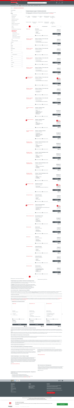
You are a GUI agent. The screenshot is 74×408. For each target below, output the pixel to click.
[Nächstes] (62, 314)
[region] (36, 314)
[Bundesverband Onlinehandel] (18, 380)
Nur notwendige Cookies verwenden (24, 406)
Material (12, 66)
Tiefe (11, 60)
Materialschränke (14, 16)
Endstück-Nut (37, 236)
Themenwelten (13, 48)
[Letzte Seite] (37, 26)
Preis (11, 52)
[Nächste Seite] (36, 26)
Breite (12, 56)
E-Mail (57, 0)
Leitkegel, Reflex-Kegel (38, 246)
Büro (11, 43)
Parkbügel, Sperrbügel (14, 32)
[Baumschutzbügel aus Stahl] (30, 218)
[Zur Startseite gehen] (14, 3)
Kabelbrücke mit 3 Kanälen (39, 183)
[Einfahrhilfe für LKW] (36, 306)
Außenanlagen (13, 17)
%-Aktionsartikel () (14, 54)
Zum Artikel (56, 43)
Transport (12, 42)
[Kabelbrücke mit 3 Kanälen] (30, 186)
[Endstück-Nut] (30, 239)
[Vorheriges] (11, 314)
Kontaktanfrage (31, 387)
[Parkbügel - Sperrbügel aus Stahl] (30, 110)
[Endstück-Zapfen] (30, 230)
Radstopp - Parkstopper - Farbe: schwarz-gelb (41, 38)
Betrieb (12, 13)
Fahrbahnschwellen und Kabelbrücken (16, 36)
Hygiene (12, 26)
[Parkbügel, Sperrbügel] (28, 19)
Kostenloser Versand (13, 0)
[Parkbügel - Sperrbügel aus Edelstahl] (30, 133)
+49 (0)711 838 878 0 (53, 0)
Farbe (12, 64)
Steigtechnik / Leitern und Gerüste (16, 23)
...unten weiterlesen (51, 13)
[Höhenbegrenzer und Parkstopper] (34, 19)
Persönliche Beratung (25, 0)
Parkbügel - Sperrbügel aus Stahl (39, 107)
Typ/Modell (12, 62)
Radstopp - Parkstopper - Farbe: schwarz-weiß (41, 67)
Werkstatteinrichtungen (14, 20)
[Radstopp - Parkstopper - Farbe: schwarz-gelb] (30, 41)
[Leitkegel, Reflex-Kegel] (30, 198)
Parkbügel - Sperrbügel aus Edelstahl (40, 130)
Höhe (12, 58)
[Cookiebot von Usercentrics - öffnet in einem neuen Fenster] (10, 406)
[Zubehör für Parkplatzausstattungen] (52, 19)
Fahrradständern (60, 298)
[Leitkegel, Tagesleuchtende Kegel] (30, 207)
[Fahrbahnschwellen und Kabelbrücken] (46, 19)
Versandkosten (35, 397)
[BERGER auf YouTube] (62, 380)
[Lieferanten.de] (13, 380)
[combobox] (36, 3)
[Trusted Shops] (11, 380)
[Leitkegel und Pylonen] (40, 19)
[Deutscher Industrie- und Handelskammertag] (15, 380)
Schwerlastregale (13, 10)
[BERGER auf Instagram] (60, 380)
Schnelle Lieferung (19, 0)
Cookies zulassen (62, 404)
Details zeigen (17, 406)
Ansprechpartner (61, 0)
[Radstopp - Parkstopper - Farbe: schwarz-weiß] (30, 61)
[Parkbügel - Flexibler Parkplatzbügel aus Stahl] (30, 145)
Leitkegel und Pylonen (14, 35)
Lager (11, 11)
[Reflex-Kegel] (30, 32)
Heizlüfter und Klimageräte (15, 40)
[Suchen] (46, 3)
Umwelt (12, 45)
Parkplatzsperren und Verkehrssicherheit (14, 31)
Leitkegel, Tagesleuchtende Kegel (40, 204)
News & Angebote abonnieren (50, 392)
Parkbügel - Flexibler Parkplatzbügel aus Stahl (41, 152)
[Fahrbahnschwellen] (30, 269)
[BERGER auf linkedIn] (59, 380)
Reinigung (13, 27)
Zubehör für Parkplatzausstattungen (52, 23)
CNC (12, 39)
